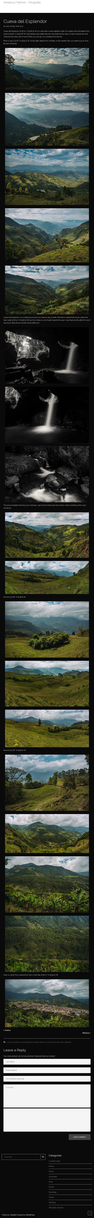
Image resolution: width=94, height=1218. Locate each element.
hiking (36, 1042)
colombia (15, 1042)
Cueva (22, 1042)
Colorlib (13, 1215)
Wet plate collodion (56, 1208)
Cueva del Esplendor (25, 21)
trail (54, 1042)
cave (9, 1042)
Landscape (53, 1177)
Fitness (51, 1171)
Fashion (51, 1166)
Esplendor (29, 1042)
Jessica (8, 1030)
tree (57, 1042)
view (62, 1042)
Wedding (52, 1202)
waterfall (67, 1042)
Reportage (53, 1192)
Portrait (51, 1187)
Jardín (41, 1042)
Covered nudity (54, 1161)
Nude (51, 1182)
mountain (48, 1042)
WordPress (30, 1215)
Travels (51, 1197)
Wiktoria (85, 1033)
